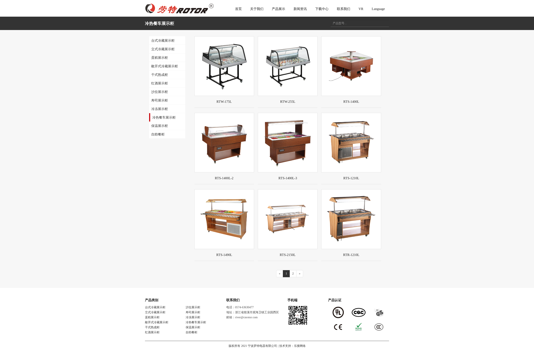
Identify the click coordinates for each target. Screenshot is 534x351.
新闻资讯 (300, 9)
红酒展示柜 (152, 332)
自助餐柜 (191, 332)
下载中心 (322, 9)
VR (361, 9)
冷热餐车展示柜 (196, 322)
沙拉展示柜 (193, 307)
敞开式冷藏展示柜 (156, 322)
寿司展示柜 (193, 312)
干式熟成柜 (152, 327)
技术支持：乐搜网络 (292, 345)
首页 (238, 9)
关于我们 (256, 9)
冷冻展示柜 (193, 317)
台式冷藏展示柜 (155, 307)
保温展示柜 (193, 327)
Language (378, 9)
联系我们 (343, 9)
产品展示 (278, 9)
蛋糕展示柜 (152, 317)
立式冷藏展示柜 (155, 312)
